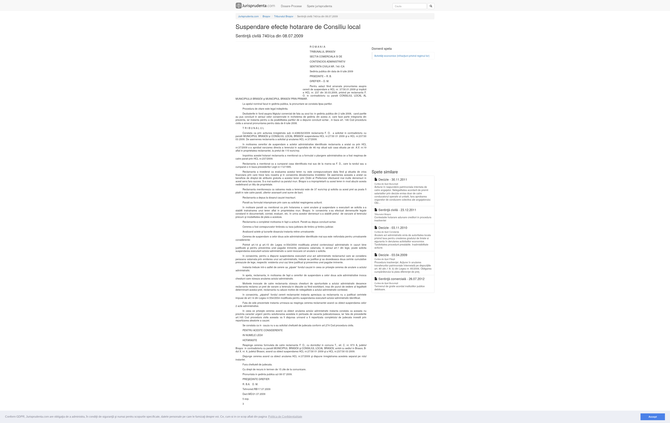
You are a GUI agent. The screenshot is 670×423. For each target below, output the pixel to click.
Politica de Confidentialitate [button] (285, 416)
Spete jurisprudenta (319, 6)
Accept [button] (653, 416)
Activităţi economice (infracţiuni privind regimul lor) (402, 55)
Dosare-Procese (291, 6)
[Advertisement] (268, 70)
